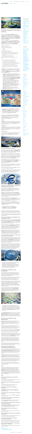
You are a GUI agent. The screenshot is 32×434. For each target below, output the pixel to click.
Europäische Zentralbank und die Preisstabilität (7, 55)
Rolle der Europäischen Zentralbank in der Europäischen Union (9, 53)
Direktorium (3, 49)
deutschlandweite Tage (26, 83)
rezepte (24, 58)
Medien (24, 106)
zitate (24, 70)
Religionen (24, 116)
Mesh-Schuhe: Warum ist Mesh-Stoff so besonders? (26, 38)
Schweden (27, 59)
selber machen (26, 61)
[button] (10, 5)
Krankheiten (24, 102)
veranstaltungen (25, 66)
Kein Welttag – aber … (26, 99)
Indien (27, 53)
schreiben (24, 59)
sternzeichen (25, 63)
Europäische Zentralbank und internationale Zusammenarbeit (9, 57)
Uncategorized (25, 125)
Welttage (11, 3)
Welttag (24, 69)
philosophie (25, 56)
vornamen (27, 68)
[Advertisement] (16, 11)
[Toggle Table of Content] (19, 45)
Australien (26, 48)
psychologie (25, 57)
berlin (28, 48)
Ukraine (23, 65)
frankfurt (3, 428)
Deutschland (26, 49)
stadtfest (24, 62)
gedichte (24, 52)
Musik (24, 108)
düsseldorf (26, 50)
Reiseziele (11, 1)
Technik (24, 121)
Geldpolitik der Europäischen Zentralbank (7, 51)
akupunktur (24, 48)
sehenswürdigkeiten (6, 428)
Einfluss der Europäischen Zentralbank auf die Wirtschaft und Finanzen (10, 52)
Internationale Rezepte (16, 1)
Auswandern (24, 78)
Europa (28, 50)
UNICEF (24, 127)
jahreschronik (25, 54)
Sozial (24, 118)
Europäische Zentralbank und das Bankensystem (8, 56)
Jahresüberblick (25, 97)
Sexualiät (24, 117)
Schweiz (28, 59)
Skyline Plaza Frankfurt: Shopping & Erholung (6, 429)
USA (27, 65)
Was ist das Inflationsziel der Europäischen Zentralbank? (8, 64)
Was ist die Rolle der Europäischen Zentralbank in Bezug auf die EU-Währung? (10, 67)
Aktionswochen (25, 76)
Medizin (24, 107)
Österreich (26, 70)
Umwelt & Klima (22, 1)
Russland (26, 58)
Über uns (15, 3)
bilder (24, 49)
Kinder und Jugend (25, 100)
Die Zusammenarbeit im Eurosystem (6, 50)
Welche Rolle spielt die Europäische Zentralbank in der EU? (9, 60)
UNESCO (24, 126)
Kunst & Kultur (25, 104)
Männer (24, 105)
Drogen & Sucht (25, 84)
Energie (24, 85)
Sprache (27, 1)
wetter (27, 69)
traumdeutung (25, 64)
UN (23, 124)
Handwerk (24, 95)
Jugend (24, 98)
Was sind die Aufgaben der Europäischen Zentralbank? (8, 61)
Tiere (23, 122)
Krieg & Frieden (25, 103)
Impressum (16, 432)
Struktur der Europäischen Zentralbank (6, 47)
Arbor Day (24, 77)
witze (29, 69)
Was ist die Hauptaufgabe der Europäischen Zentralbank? (9, 59)
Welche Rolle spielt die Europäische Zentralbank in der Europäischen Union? (11, 63)
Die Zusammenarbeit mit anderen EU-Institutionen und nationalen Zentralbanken (10, 54)
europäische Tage (25, 86)
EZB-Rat (3, 48)
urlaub (26, 65)
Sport (23, 119)
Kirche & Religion (25, 101)
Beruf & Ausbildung (25, 79)
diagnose (24, 50)
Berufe (24, 80)
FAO (23, 87)
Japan (27, 54)
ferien (24, 51)
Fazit (2, 58)
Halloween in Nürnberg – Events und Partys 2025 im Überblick (26, 21)
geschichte (24, 53)
